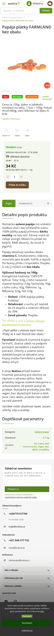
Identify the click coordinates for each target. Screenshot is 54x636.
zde (42, 611)
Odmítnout (27, 630)
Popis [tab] (9, 203)
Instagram (15, 601)
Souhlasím (27, 622)
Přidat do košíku (17, 185)
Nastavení (27, 616)
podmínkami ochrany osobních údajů (21, 497)
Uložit (9, 141)
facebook (6, 601)
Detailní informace (11, 118)
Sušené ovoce (42, 431)
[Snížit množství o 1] (7, 177)
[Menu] (4, 3)
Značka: (47, 97)
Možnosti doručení (20, 156)
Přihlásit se (13, 489)
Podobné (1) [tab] (25, 203)
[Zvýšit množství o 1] (21, 177)
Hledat (46, 10)
